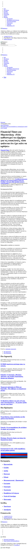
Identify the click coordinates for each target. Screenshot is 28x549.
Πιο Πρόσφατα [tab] (7, 353)
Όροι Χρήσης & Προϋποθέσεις (11, 541)
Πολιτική (6, 13)
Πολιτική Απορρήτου (9, 539)
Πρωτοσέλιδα (8, 464)
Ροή (5, 8)
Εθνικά (6, 477)
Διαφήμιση (7, 509)
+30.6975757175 (8, 36)
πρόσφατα (7, 349)
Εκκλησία (7, 483)
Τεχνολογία (10, 18)
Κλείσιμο (3, 43)
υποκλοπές (13, 349)
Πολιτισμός (10, 23)
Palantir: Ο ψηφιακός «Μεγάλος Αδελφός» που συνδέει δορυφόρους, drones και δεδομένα (12, 376)
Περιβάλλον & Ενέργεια (13, 20)
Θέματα (6, 17)
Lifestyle (9, 24)
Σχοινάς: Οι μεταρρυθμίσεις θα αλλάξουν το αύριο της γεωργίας (14, 428)
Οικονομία (6, 14)
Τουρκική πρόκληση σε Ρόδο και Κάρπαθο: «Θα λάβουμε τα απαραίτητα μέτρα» (13, 388)
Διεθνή (5, 16)
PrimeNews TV (11, 25)
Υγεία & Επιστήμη (11, 21)
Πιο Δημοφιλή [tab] (7, 351)
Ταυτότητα (7, 506)
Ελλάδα (6, 11)
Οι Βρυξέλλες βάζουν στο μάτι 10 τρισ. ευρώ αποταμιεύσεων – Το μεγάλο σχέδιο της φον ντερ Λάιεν (14, 402)
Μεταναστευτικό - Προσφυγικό (14, 480)
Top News (6, 10)
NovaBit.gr (17, 545)
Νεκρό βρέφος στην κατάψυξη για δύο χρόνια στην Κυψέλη (13, 417)
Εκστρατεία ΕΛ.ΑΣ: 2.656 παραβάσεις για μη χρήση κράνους (13, 449)
